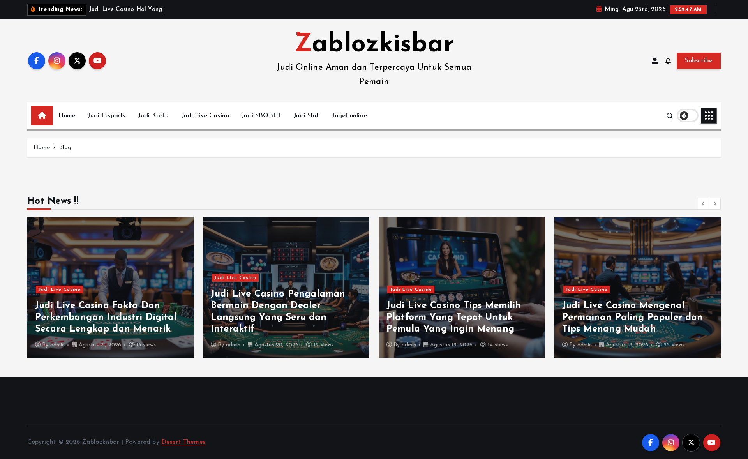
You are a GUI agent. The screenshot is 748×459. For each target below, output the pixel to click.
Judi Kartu (153, 116)
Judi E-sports (106, 116)
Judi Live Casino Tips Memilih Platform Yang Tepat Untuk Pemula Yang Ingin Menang (453, 317)
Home (67, 116)
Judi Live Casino (205, 116)
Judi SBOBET (261, 116)
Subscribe (699, 61)
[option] (110, 287)
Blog (65, 148)
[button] (703, 203)
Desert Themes (183, 442)
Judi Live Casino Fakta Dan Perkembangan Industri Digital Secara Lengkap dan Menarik (106, 317)
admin (57, 345)
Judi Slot (306, 116)
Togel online (349, 116)
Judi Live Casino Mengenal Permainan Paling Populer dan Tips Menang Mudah (632, 317)
